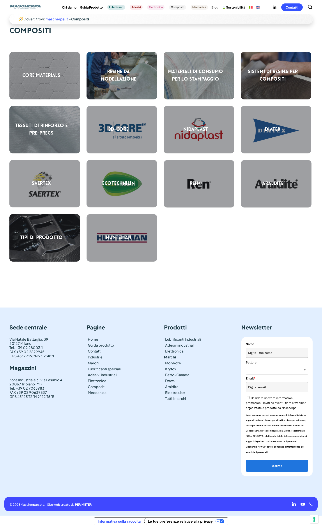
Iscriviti (277, 466)
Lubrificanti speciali (104, 369)
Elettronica (97, 381)
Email (250, 378)
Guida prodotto (101, 345)
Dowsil (170, 381)
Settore (251, 362)
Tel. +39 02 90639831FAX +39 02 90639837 (28, 390)
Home (93, 339)
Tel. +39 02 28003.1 (26, 347)
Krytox (170, 369)
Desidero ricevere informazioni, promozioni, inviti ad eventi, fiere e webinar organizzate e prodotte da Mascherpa (276, 403)
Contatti (94, 351)
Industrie (95, 357)
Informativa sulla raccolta (119, 521)
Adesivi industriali (102, 375)
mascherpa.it (57, 19)
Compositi (96, 387)
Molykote (173, 363)
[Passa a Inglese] (258, 7)
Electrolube (175, 392)
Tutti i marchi (175, 398)
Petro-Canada (177, 375)
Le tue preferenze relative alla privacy (180, 521)
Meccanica (97, 392)
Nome (250, 344)
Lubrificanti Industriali (183, 339)
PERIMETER (83, 504)
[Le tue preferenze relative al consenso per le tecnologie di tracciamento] (314, 519)
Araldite (172, 387)
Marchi (93, 363)
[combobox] (277, 370)
